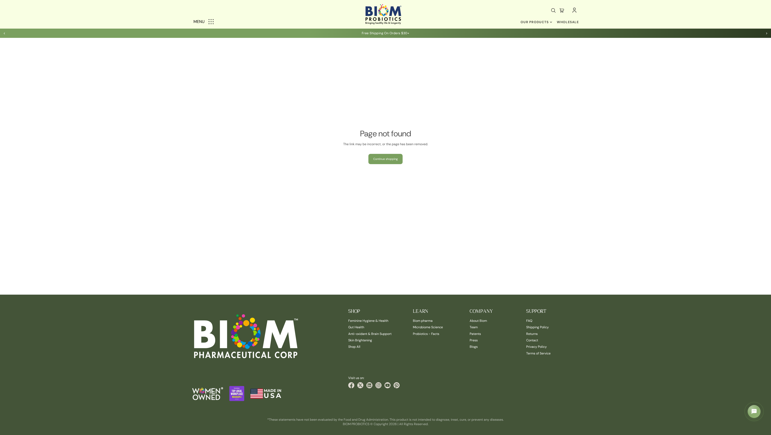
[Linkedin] (369, 385)
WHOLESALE (568, 22)
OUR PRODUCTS (535, 22)
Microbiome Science (428, 327)
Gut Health (356, 327)
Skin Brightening (360, 340)
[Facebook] (351, 385)
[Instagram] (378, 385)
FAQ (529, 321)
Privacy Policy (536, 347)
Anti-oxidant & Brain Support (370, 334)
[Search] (553, 10)
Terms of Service (538, 353)
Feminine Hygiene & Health (368, 321)
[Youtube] (387, 385)
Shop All (354, 347)
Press (474, 340)
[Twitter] (360, 385)
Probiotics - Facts (426, 334)
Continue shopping (385, 159)
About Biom (478, 321)
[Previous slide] (4, 33)
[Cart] (561, 10)
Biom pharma (423, 321)
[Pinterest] (397, 385)
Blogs (474, 347)
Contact (532, 340)
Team (474, 327)
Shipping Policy (537, 327)
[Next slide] (766, 33)
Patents (475, 334)
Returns (532, 334)
